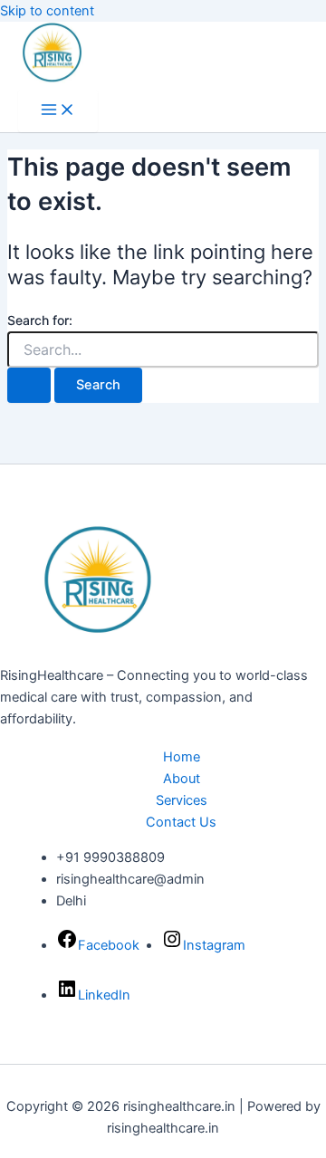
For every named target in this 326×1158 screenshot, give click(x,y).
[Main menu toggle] (58, 111)
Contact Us (181, 822)
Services (181, 800)
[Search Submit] (29, 385)
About (181, 778)
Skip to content (47, 11)
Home (181, 757)
